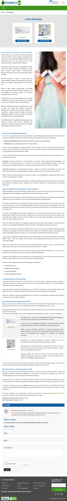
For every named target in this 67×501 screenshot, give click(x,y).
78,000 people (22, 59)
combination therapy (36, 181)
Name (6, 433)
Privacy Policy (6, 485)
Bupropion (22, 37)
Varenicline (44, 37)
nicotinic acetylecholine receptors (46, 163)
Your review (8, 448)
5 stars (13, 429)
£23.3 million (40, 232)
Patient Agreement (23, 488)
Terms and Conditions (39, 485)
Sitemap (36, 488)
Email (6, 440)
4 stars (11, 429)
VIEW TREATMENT (22, 41)
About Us (4, 483)
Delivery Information (23, 483)
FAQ (19, 485)
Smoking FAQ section (58, 393)
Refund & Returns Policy (40, 483)
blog (19, 395)
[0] (49, 2)
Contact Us (5, 488)
